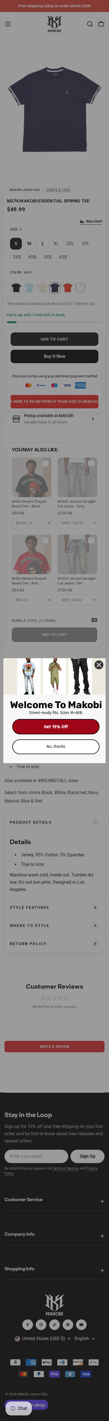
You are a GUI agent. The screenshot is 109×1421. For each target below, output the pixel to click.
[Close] (99, 665)
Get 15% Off (56, 726)
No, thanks (55, 746)
